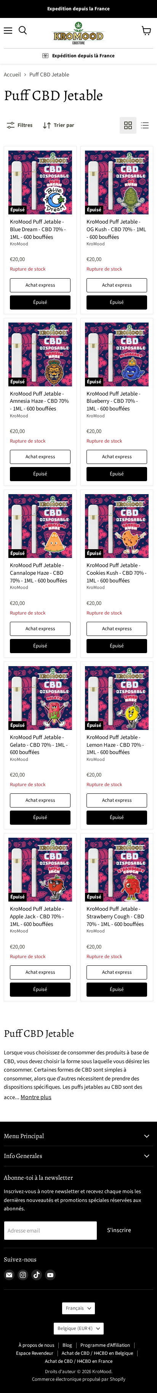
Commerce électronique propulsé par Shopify (78, 1379)
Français (75, 1308)
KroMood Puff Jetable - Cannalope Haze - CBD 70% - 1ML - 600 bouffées (38, 572)
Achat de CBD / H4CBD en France (78, 1361)
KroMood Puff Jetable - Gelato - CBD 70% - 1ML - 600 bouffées (39, 744)
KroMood (19, 244)
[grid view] (128, 125)
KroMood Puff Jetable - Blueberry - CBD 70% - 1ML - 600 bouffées (114, 401)
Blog (67, 1345)
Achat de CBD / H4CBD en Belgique (97, 1353)
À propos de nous (36, 1345)
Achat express (40, 285)
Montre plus (36, 1097)
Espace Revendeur (34, 1353)
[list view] (144, 125)
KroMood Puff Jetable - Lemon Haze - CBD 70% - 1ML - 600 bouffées (115, 744)
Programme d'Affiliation (105, 1345)
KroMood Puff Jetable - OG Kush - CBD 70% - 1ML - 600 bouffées (116, 229)
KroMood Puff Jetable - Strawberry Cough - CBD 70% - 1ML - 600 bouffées (115, 916)
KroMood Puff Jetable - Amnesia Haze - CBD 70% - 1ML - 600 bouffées (39, 401)
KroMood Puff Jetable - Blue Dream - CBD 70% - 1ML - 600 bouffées (38, 229)
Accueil (12, 74)
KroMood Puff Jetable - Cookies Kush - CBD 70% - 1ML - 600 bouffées (117, 572)
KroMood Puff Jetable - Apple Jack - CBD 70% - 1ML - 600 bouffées (37, 916)
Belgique (75, 1328)
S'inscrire (119, 1230)
